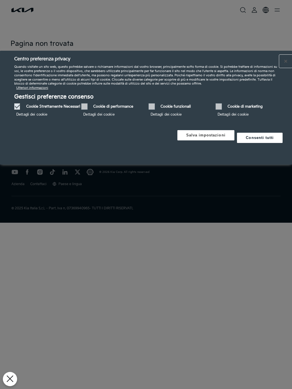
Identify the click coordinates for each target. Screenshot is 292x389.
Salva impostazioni (206, 135)
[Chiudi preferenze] (10, 379)
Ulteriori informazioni (32, 88)
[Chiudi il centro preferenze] (285, 61)
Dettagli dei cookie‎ (31, 114)
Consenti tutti (260, 138)
